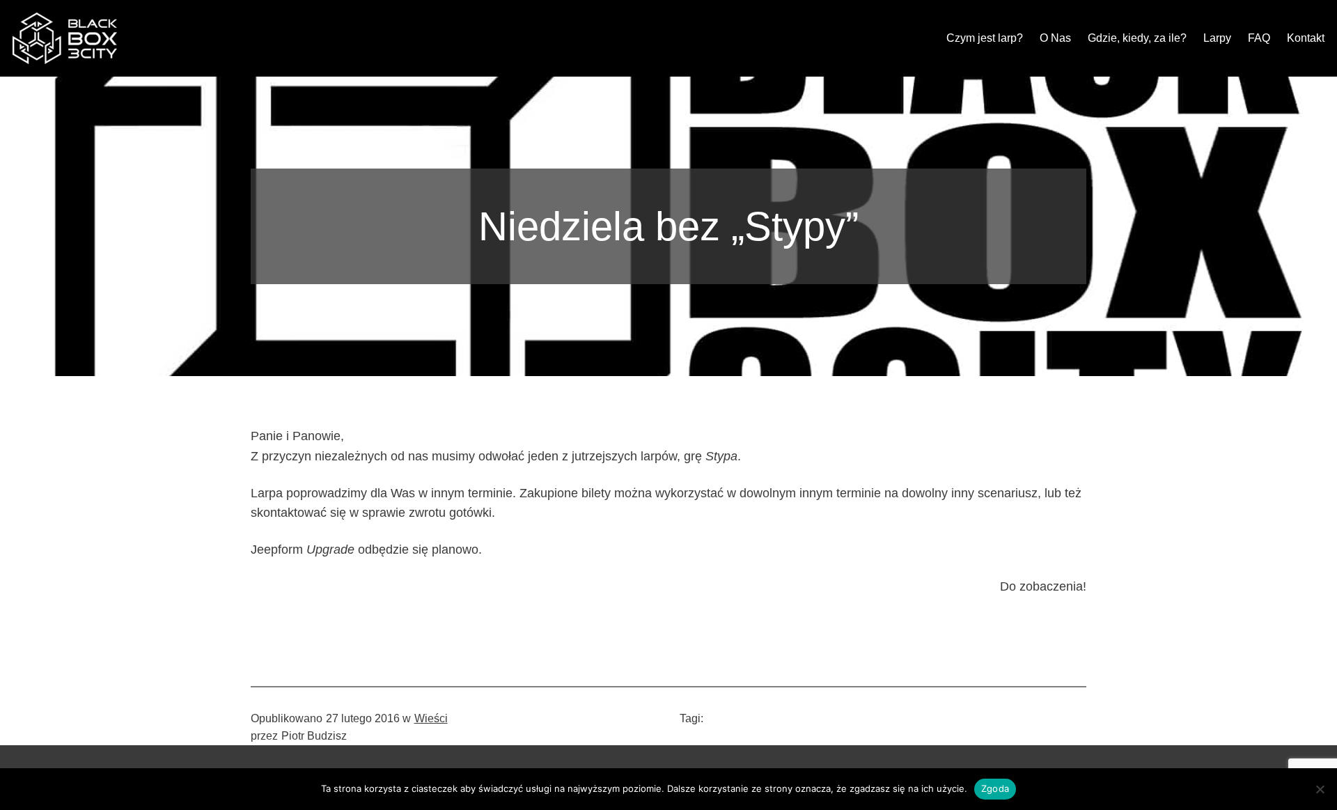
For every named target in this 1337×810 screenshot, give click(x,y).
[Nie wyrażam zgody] (1320, 789)
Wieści (431, 718)
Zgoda (995, 788)
